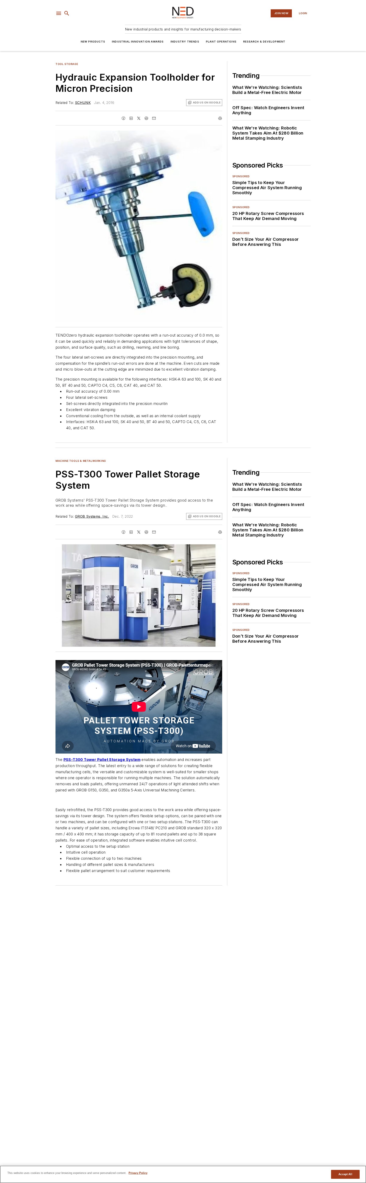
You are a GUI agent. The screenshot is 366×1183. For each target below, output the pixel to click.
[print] (220, 118)
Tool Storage (66, 64)
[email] (154, 118)
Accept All (345, 1174)
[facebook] (123, 118)
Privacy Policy (138, 1173)
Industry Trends (185, 41)
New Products (93, 41)
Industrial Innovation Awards (138, 41)
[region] (183, 1174)
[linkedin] (131, 118)
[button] (58, 13)
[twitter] (139, 118)
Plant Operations (221, 41)
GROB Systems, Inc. (92, 516)
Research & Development (264, 41)
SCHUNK (83, 102)
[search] (67, 13)
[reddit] (146, 118)
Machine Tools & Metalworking (80, 460)
